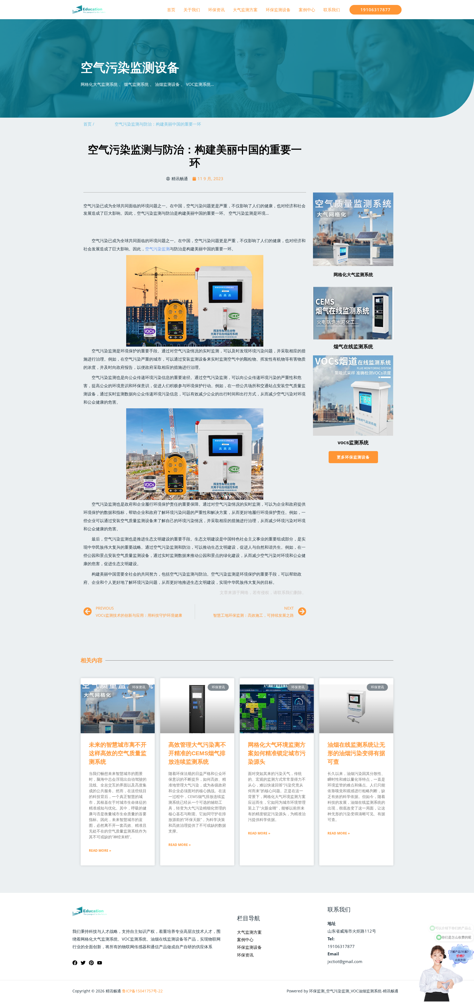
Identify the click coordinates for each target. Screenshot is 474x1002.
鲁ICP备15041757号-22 (142, 990)
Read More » (100, 850)
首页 (171, 9)
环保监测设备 (278, 9)
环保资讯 (216, 9)
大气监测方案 (245, 9)
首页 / (88, 124)
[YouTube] (99, 962)
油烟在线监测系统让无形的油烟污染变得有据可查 (356, 753)
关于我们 (192, 9)
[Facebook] (74, 962)
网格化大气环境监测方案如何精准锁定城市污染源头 (277, 753)
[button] (353, 457)
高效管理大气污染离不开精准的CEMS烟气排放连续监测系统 (197, 753)
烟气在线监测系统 (353, 346)
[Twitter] (83, 962)
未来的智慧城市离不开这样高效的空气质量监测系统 (117, 753)
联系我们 (331, 9)
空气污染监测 (157, 248)
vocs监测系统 (353, 442)
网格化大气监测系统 (353, 274)
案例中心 (307, 9)
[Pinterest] (91, 962)
